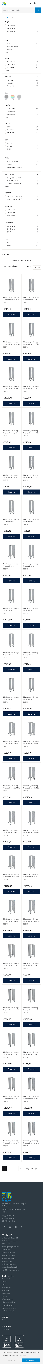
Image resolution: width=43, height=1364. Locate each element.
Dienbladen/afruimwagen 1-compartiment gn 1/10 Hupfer (31, 433)
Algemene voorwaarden (9, 1308)
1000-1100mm (11, 215)
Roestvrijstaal (11, 86)
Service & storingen (8, 1258)
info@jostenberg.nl (8, 1216)
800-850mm (11, 210)
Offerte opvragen (7, 1299)
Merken (9, 18)
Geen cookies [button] (12, 1360)
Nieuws (4, 1320)
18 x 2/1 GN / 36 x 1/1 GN (14, 178)
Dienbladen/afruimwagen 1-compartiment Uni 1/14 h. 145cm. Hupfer (31, 743)
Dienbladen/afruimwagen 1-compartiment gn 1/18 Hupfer (31, 477)
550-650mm (11, 67)
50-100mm (10, 127)
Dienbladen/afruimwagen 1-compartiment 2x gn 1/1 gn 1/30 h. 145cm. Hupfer (11, 1054)
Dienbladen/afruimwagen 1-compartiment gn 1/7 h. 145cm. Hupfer (31, 300)
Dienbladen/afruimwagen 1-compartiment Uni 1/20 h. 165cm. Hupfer (31, 877)
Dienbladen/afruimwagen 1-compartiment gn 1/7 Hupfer (31, 388)
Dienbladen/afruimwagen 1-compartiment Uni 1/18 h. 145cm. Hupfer (11, 788)
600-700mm (11, 232)
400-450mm (11, 108)
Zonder (9, 245)
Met (8, 242)
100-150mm (10, 130)
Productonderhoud (8, 1311)
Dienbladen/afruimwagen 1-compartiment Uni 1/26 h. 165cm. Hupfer (11, 921)
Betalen (4, 1284)
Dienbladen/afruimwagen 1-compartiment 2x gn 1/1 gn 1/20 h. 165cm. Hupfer (31, 1099)
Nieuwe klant (6, 1279)
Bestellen (4, 1282)
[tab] (35, 267)
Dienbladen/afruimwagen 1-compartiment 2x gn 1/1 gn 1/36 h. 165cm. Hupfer (31, 1143)
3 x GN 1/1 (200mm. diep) (14, 199)
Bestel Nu (11, 314)
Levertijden (5, 1290)
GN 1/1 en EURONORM (14, 184)
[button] (30, 3)
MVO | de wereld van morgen (11, 1241)
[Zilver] (19, 96)
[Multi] (12, 96)
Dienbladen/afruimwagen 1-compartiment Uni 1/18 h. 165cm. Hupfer (11, 877)
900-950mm (11, 28)
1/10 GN (9, 146)
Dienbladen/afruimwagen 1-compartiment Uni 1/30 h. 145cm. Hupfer (11, 832)
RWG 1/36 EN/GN (12, 46)
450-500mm (11, 62)
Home (3, 18)
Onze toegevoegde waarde (10, 1247)
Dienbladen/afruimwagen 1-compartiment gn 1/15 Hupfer (11, 388)
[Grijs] (6, 96)
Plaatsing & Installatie (8, 1252)
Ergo (8, 43)
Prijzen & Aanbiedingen (9, 1302)
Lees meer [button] (22, 1355)
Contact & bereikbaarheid (10, 1267)
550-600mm (11, 229)
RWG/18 (9, 49)
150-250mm (10, 133)
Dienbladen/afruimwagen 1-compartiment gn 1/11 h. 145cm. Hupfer (31, 344)
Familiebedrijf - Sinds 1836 (10, 1238)
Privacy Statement (7, 1305)
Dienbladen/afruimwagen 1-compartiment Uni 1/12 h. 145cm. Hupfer (11, 743)
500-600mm (11, 114)
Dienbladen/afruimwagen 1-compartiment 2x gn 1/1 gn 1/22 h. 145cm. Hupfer (31, 1010)
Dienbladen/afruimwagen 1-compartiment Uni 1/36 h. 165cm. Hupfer (31, 921)
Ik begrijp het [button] (31, 1360)
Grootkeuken (6, 1249)
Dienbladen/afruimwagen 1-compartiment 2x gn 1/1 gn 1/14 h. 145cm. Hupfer (31, 965)
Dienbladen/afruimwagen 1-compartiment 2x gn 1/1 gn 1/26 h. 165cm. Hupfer (11, 1143)
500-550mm (11, 65)
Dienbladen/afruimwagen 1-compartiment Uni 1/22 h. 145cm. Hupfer (31, 788)
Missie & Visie (6, 1244)
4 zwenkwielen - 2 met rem (15, 167)
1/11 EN (9, 149)
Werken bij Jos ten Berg (9, 1264)
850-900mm (11, 25)
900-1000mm (11, 213)
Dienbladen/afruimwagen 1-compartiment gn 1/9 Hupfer (11, 433)
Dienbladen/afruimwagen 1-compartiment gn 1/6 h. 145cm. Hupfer (11, 300)
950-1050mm (11, 31)
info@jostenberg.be (8, 1218)
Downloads (5, 1329)
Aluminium (10, 80)
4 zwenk (9, 164)
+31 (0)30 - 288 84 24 (8, 1221)
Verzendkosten (6, 1287)
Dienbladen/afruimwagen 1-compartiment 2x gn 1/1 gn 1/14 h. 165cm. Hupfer (31, 1054)
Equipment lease (7, 1261)
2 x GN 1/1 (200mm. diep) (14, 196)
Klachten (4, 1296)
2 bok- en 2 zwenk (12, 161)
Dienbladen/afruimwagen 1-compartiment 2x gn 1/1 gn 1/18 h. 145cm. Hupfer (11, 1010)
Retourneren (6, 1293)
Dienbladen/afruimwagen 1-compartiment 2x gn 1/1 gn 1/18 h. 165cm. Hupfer (11, 1099)
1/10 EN (9, 143)
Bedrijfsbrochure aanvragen (10, 1270)
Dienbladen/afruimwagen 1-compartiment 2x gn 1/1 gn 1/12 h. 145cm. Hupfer (11, 965)
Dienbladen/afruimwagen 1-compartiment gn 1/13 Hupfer (11, 477)
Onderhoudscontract (8, 1255)
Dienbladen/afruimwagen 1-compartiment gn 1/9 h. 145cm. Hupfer (11, 344)
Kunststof (10, 83)
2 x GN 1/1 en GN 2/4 (13, 181)
